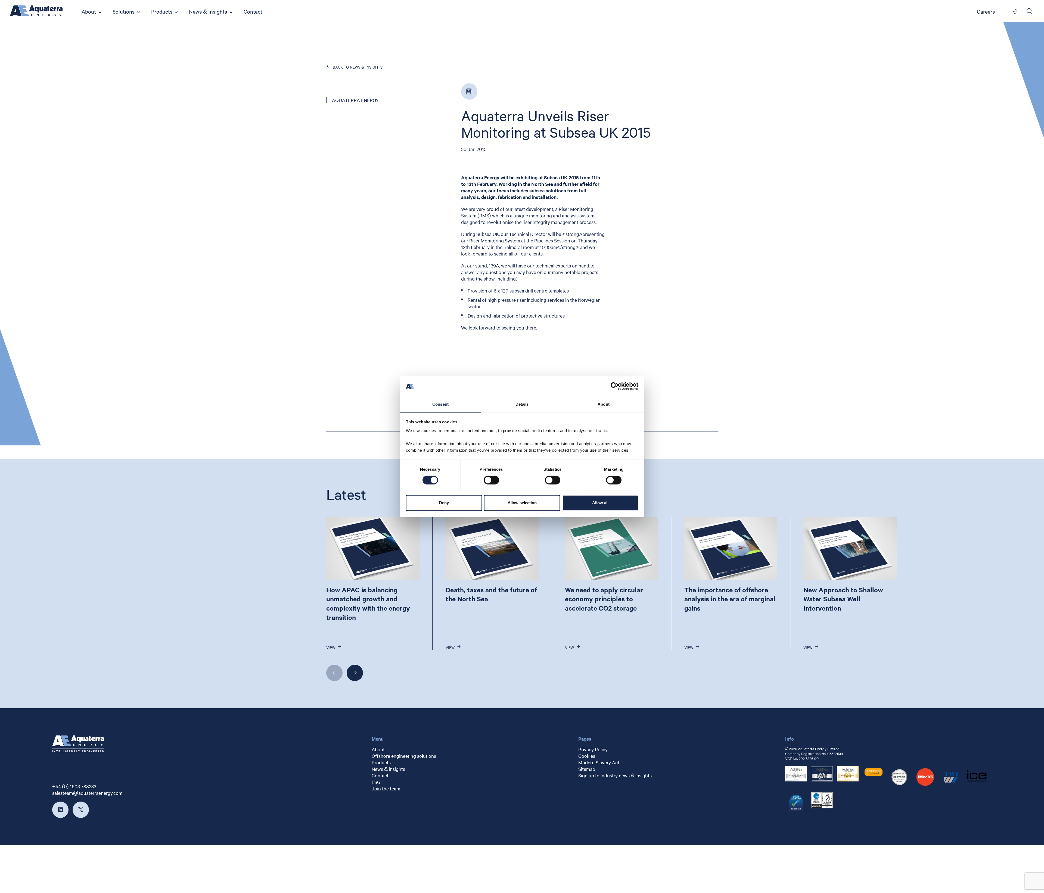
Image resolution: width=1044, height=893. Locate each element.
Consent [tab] (440, 404)
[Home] (36, 10)
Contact (253, 11)
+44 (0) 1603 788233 (74, 786)
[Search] (1029, 11)
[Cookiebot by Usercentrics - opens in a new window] (614, 386)
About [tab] (604, 404)
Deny (444, 502)
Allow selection (522, 502)
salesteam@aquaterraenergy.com (87, 793)
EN (1014, 10)
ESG (376, 782)
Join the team (386, 788)
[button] (334, 673)
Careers (986, 11)
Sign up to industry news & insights (615, 775)
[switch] (491, 480)
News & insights (208, 11)
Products (161, 11)
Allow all (600, 502)
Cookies (586, 756)
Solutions (124, 11)
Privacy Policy (593, 749)
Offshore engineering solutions (404, 756)
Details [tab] (522, 404)
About (89, 11)
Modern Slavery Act (598, 762)
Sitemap (586, 769)
